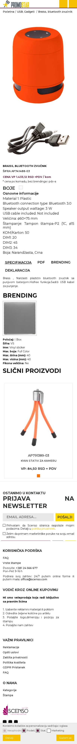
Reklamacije (11, 647)
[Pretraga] (63, 4)
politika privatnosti (43, 528)
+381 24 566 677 (27, 568)
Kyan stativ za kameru (38, 460)
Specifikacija (18, 262)
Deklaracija (17, 270)
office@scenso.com (34, 579)
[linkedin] (16, 722)
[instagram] (10, 722)
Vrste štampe (12, 563)
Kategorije (10, 690)
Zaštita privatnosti (15, 657)
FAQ (6, 558)
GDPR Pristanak (14, 667)
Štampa (8, 695)
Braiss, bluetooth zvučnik (55, 11)
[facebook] (5, 722)
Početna (8, 11)
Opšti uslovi (11, 652)
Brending (60, 262)
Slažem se (65, 737)
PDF (41, 262)
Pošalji (64, 517)
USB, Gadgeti (26, 11)
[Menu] (73, 4)
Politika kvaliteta (14, 662)
